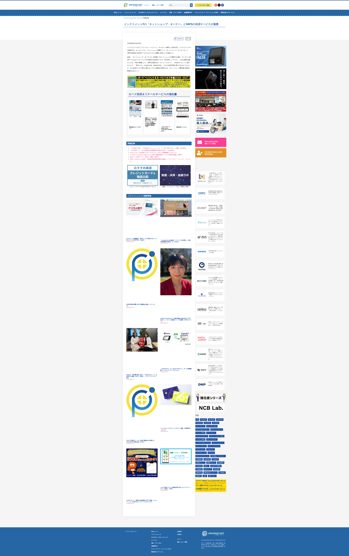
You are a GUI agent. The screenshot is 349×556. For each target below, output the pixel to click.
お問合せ (179, 534)
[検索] (191, 5)
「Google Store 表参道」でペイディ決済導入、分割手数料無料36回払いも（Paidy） (175, 241)
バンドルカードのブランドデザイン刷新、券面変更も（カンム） (175, 429)
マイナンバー (200, 449)
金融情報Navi (188, 12)
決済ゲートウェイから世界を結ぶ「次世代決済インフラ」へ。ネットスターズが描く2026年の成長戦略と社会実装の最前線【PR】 (151, 122)
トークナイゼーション (203, 443)
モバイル (211, 452)
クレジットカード (201, 436)
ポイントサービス (213, 446)
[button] (178, 38)
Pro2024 (199, 423)
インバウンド (200, 426)
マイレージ (210, 449)
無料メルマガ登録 (210, 143)
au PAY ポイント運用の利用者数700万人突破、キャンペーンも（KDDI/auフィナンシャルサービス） (141, 501)
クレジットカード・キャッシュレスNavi (206, 12)
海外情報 (216, 469)
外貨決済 (199, 466)
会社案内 (179, 531)
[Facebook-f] (222, 5)
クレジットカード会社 (216, 436)
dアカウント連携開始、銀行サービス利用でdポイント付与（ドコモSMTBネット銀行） (141, 239)
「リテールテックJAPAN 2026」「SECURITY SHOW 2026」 (166, 129)
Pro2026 (215, 423)
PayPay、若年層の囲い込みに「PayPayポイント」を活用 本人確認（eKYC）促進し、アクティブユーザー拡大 (141, 376)
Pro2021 (203, 419)
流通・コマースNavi (175, 12)
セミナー (147, 5)
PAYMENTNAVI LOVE (213, 152)
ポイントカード (201, 446)
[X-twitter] (219, 5)
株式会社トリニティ (181, 127)
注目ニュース (118, 12)
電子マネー (212, 476)
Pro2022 (211, 419)
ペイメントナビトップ (130, 531)
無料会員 (199, 472)
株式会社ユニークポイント (135, 127)
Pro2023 (220, 419)
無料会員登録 (209, 154)
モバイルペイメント (202, 456)
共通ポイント (200, 462)
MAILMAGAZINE (211, 142)
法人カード (207, 469)
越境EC (198, 476)
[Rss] (215, 5)
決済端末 (199, 469)
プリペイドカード (218, 443)
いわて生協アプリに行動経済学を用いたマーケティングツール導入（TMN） (175, 488)
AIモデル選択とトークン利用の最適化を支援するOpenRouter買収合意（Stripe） (140, 441)
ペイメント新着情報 (143, 18)
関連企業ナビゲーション (228, 12)
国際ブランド (211, 462)
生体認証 (222, 472)
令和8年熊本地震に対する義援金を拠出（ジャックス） (140, 305)
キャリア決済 (200, 433)
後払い (206, 466)
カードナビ (163, 12)
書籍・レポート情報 (158, 5)
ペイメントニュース (130, 12)
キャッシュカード (216, 429)
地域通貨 (220, 462)
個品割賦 (207, 459)
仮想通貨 (199, 459)
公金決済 (215, 459)
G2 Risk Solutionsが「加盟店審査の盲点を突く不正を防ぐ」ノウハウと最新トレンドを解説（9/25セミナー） (175, 320)
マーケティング (201, 452)
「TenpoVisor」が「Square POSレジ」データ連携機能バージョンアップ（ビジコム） (175, 369)
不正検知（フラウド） (218, 456)
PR (197, 419)
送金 (204, 476)
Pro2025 (207, 423)
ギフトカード (211, 433)
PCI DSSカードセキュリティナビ (148, 12)
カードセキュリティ (202, 429)
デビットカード (212, 439)
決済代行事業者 (216, 466)
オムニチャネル (212, 426)
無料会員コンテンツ (210, 472)
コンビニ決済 (200, 439)
